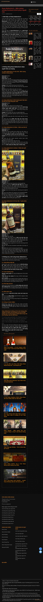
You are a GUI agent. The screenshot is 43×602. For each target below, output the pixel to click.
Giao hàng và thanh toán (20, 538)
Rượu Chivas (4, 529)
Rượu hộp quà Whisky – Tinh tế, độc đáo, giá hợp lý (15, 448)
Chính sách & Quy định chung (21, 531)
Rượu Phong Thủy (5, 542)
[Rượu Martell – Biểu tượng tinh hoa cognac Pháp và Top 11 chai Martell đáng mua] (14, 426)
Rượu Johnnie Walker (6, 531)
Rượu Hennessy (5, 537)
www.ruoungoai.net (7, 504)
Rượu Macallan (5, 534)
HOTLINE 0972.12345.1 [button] (5, 1)
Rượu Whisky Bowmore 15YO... (32, 17)
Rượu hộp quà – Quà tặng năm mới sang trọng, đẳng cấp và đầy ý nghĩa (37, 43)
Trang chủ (4, 5)
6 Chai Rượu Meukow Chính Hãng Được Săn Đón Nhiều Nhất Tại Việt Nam (15, 398)
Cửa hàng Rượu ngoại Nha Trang (8, 512)
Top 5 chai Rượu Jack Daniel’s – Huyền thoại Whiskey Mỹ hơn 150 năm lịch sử (15, 481)
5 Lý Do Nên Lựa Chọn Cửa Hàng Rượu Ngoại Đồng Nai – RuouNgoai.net (15, 364)
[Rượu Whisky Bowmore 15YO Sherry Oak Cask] (29, 16)
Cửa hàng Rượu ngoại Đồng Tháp (8, 510)
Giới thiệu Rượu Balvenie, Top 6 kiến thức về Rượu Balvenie (15, 381)
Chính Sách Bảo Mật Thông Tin (21, 536)
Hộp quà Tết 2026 (5, 547)
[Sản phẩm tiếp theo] (40, 14)
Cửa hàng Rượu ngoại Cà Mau (8, 519)
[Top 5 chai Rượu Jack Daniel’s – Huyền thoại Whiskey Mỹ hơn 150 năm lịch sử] (14, 477)
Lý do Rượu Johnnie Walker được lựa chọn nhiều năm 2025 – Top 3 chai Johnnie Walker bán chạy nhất (37, 51)
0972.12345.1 (5, 501)
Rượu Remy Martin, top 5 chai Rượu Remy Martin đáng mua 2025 (15, 464)
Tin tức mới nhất (33, 30)
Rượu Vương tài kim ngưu (7, 544)
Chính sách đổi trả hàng (20, 541)
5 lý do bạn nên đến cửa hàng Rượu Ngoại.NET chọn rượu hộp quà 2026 (37, 66)
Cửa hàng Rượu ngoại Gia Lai (7, 523)
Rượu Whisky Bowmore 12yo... (41, 17)
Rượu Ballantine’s (15, 30)
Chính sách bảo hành (19, 533)
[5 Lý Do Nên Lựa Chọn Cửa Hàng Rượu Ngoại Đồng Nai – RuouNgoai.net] (14, 361)
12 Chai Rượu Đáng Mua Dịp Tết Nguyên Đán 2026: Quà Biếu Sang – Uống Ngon (37, 59)
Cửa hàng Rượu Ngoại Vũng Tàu (8, 515)
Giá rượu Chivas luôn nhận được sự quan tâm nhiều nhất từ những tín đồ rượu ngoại (15, 415)
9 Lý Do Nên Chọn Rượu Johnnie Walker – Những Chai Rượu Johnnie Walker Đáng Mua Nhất (37, 36)
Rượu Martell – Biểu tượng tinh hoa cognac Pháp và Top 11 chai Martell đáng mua (15, 432)
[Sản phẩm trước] (38, 14)
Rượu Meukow (5, 539)
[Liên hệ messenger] (40, 552)
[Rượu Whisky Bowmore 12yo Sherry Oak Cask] (38, 16)
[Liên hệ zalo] (40, 548)
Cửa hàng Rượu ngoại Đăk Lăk (8, 521)
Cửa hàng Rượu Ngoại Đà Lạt (7, 517)
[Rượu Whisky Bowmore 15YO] (33, 16)
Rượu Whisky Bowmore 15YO (36, 17)
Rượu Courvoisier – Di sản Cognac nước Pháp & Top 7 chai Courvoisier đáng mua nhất (15, 349)
